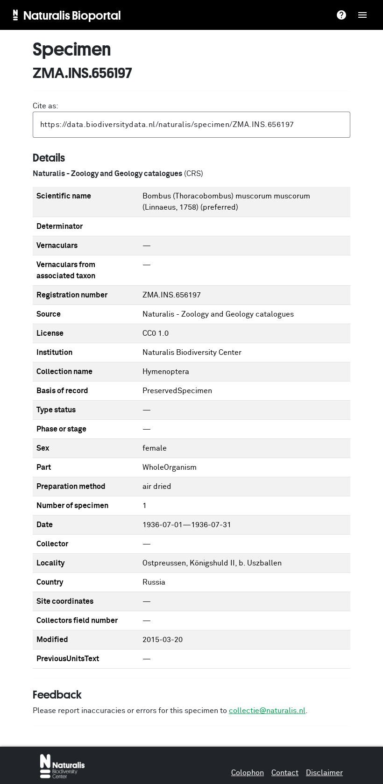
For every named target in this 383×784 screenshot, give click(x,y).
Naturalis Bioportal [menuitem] (72, 14)
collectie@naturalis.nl (267, 710)
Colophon (247, 773)
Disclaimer (324, 773)
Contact (284, 773)
